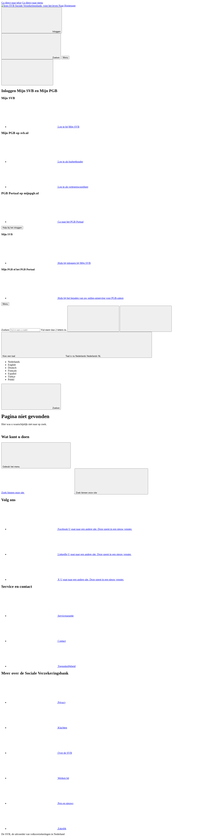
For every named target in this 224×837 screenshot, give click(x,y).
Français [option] (12, 370)
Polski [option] (11, 379)
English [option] (12, 364)
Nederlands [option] (14, 361)
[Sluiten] (27, 72)
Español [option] (12, 373)
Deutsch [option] (12, 367)
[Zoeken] (93, 319)
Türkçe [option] (11, 376)
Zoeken (5, 329)
